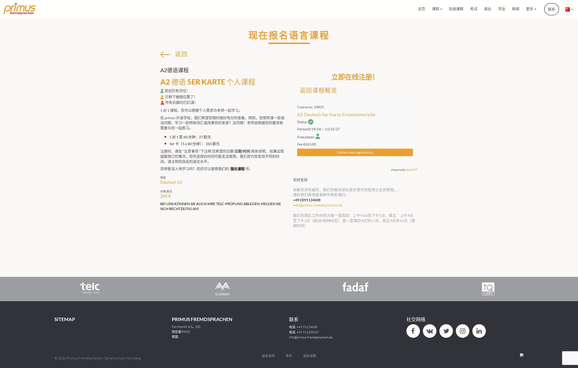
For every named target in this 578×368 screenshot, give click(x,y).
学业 (501, 9)
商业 (487, 9)
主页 (421, 9)
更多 (530, 9)
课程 (436, 9)
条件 (289, 356)
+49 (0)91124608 (306, 200)
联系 (551, 9)
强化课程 (237, 169)
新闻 (515, 9)
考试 (473, 9)
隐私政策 (309, 356)
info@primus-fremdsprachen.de (310, 337)
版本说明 (268, 356)
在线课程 (456, 9)
